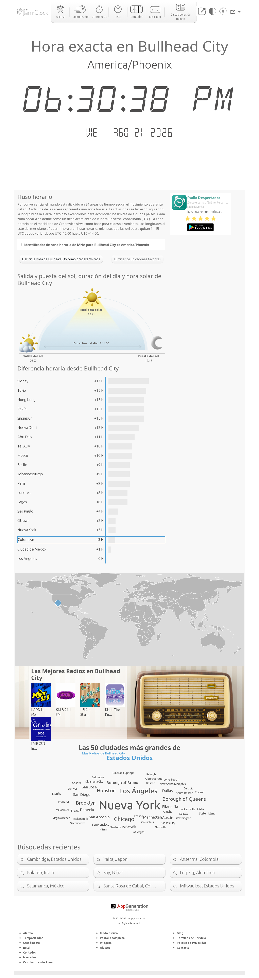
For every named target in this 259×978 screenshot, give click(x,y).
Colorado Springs (123, 772)
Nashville (161, 827)
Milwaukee (63, 810)
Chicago (124, 819)
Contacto (183, 947)
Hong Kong (26, 400)
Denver (72, 788)
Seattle (183, 813)
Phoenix (87, 809)
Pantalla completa (112, 938)
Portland (63, 802)
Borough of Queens (184, 799)
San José (89, 787)
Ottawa (23, 520)
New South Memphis (173, 784)
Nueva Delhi (27, 427)
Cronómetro (31, 942)
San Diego (81, 794)
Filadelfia (170, 806)
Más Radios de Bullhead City (103, 753)
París (21, 483)
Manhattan (152, 817)
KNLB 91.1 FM (63, 712)
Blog (180, 933)
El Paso (74, 811)
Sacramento (77, 823)
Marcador (29, 957)
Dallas (167, 790)
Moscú (22, 455)
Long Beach (171, 779)
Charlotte (115, 827)
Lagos (22, 502)
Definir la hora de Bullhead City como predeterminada (61, 259)
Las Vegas (138, 832)
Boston (150, 783)
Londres (24, 493)
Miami (103, 829)
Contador (29, 952)
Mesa (200, 808)
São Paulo (25, 511)
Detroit (188, 788)
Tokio (21, 390)
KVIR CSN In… (38, 746)
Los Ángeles (27, 558)
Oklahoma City (94, 781)
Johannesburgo (30, 474)
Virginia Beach (61, 818)
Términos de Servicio (191, 938)
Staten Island (207, 813)
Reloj (26, 947)
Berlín (22, 465)
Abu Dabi (24, 437)
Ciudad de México (31, 549)
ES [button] (233, 12)
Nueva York (26, 530)
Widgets (105, 942)
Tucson (199, 792)
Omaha (167, 811)
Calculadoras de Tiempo (39, 962)
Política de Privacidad (192, 942)
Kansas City (168, 823)
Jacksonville (187, 809)
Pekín (22, 409)
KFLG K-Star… (85, 712)
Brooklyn (86, 803)
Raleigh (151, 774)
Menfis (56, 793)
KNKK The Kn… (112, 712)
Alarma (28, 933)
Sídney (22, 381)
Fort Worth (129, 826)
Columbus (26, 539)
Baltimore (98, 777)
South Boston (184, 793)
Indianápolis (80, 818)
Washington (183, 818)
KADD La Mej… (37, 712)
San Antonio (99, 817)
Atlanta (76, 783)
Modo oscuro (109, 933)
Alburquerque (153, 778)
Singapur (24, 418)
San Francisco (100, 824)
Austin (167, 817)
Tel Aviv (23, 446)
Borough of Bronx (122, 782)
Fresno (138, 816)
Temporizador (33, 938)
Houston (106, 790)
